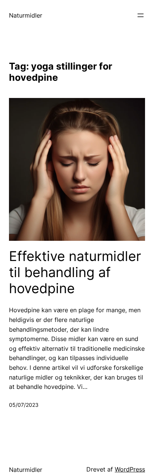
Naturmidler (25, 15)
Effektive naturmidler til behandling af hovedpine (75, 272)
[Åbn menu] (140, 15)
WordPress (130, 469)
